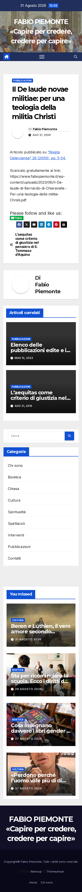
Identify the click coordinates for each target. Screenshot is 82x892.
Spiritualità (17, 512)
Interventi (16, 535)
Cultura (14, 500)
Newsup (36, 871)
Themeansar (55, 871)
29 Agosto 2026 (28, 689)
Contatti (14, 558)
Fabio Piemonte (45, 129)
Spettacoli (16, 523)
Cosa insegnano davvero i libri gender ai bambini (41, 730)
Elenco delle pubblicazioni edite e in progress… (40, 350)
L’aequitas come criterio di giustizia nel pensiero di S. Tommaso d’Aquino (27, 245)
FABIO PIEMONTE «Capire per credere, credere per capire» (41, 31)
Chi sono (15, 465)
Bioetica (14, 477)
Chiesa (13, 488)
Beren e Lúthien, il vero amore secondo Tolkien (40, 631)
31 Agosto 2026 (28, 639)
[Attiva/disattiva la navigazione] (42, 57)
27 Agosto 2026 (28, 738)
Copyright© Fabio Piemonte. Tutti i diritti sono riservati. (41, 861)
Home (33, 882)
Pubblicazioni (22, 80)
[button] (75, 56)
